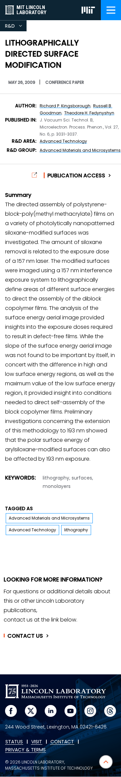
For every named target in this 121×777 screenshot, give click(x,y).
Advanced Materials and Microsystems (80, 150)
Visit (36, 742)
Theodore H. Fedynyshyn (89, 113)
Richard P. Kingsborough (65, 106)
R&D (16, 27)
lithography (76, 530)
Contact (25, 636)
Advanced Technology (63, 141)
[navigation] (111, 10)
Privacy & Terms (25, 750)
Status (14, 742)
